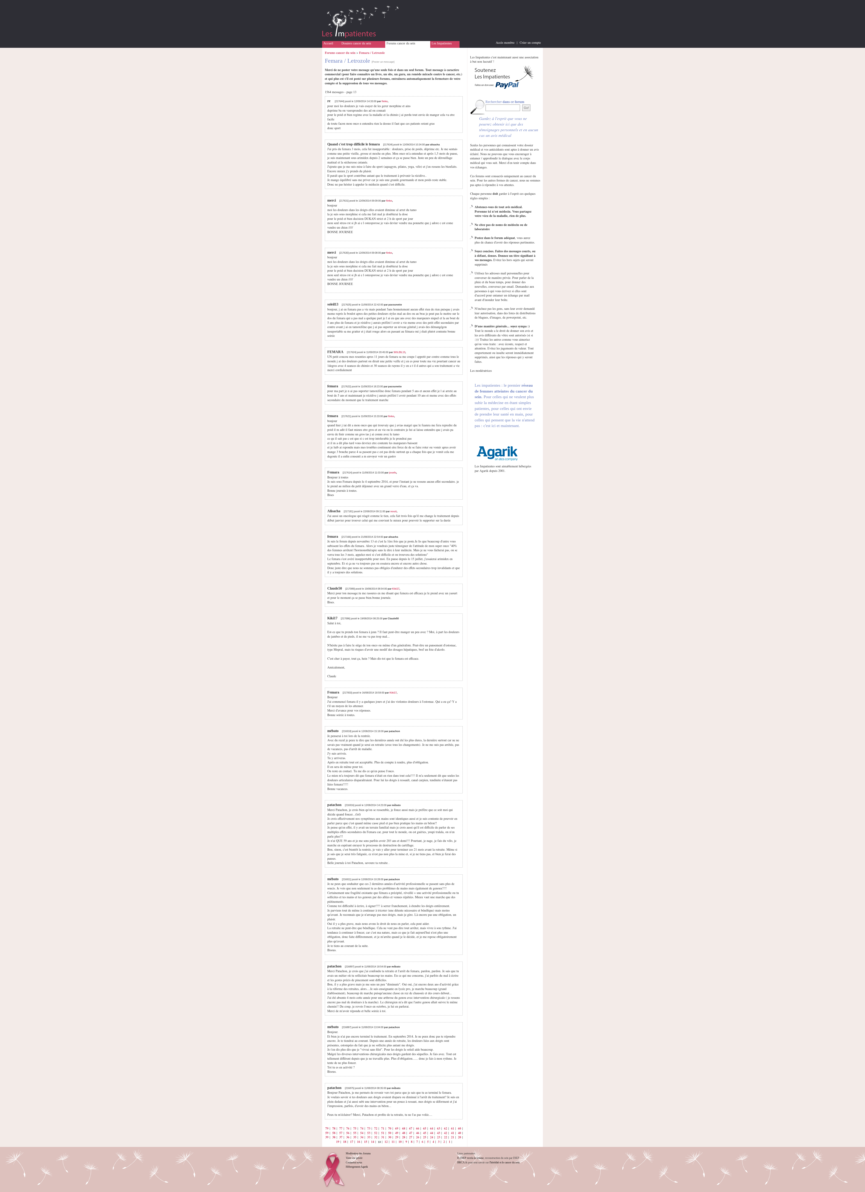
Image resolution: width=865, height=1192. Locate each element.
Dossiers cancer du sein (356, 43)
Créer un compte (530, 42)
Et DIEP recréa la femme (470, 1158)
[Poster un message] (383, 61)
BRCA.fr (462, 1162)
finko (385, 101)
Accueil (328, 43)
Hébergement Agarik (357, 1166)
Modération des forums (358, 1153)
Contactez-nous (354, 1162)
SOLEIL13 (399, 352)
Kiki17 (395, 588)
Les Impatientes (442, 43)
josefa (392, 472)
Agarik (484, 471)
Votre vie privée (354, 1158)
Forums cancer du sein (401, 43)
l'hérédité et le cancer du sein (504, 1162)
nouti (393, 511)
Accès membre (505, 42)
